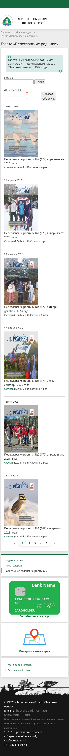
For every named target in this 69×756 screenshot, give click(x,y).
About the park (24, 710)
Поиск (26, 715)
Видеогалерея (14, 560)
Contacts (42, 710)
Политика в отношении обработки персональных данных (34, 719)
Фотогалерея (13, 565)
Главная (5, 32)
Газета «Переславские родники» (19, 35)
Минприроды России (20, 664)
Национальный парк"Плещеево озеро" (31, 21)
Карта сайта (12, 715)
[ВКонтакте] (6, 749)
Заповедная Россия (19, 670)
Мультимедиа (23, 32)
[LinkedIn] (13, 749)
